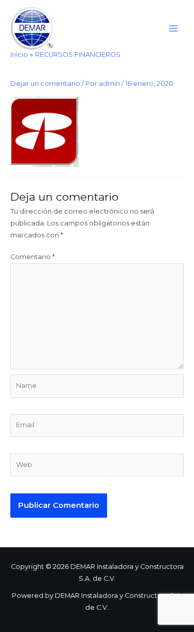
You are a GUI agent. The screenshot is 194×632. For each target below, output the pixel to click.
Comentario (32, 257)
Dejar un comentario (45, 83)
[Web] (97, 467)
